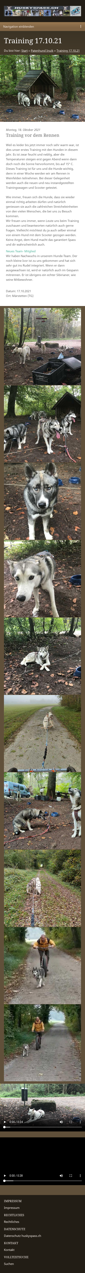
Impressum (12, 1208)
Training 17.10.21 (68, 51)
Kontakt (9, 1250)
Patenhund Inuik (42, 51)
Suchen (9, 1264)
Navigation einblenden (18, 26)
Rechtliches (11, 1222)
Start (24, 51)
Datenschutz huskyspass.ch (22, 1236)
